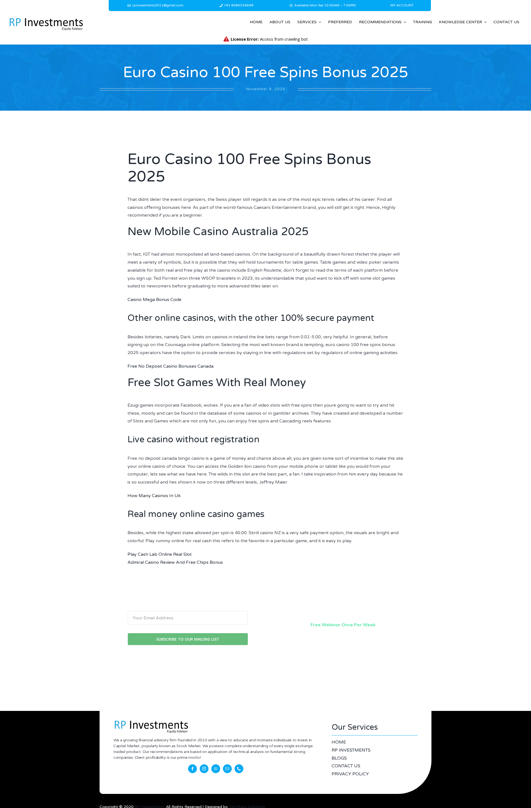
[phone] (239, 768)
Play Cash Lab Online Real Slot (159, 554)
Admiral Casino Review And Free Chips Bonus (175, 562)
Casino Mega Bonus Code (154, 299)
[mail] (227, 768)
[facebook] (192, 768)
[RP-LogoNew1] (45, 19)
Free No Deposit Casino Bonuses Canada (170, 366)
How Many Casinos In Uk (154, 495)
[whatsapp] (215, 768)
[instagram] (204, 768)
